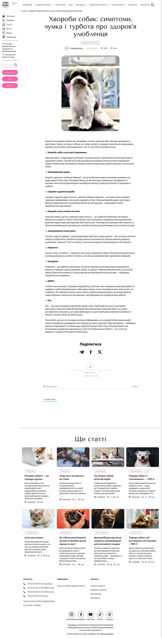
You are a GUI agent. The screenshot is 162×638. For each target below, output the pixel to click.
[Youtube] (90, 614)
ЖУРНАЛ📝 (132, 5)
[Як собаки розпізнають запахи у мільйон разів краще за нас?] (73, 519)
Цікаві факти (66, 533)
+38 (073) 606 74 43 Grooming (39, 583)
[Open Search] (152, 4)
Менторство (95, 594)
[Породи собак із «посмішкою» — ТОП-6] (142, 457)
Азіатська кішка (34, 537)
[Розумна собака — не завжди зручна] (38, 457)
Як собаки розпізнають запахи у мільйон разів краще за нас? (72, 541)
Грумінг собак (135, 533)
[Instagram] (71, 614)
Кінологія (30, 471)
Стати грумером (102, 533)
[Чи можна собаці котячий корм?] (108, 457)
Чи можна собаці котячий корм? (104, 477)
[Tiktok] (100, 614)
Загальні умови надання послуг (71, 585)
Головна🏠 (27, 5)
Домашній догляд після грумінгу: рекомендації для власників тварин (107, 541)
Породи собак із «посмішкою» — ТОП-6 (141, 477)
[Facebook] (81, 614)
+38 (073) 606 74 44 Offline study (40, 587)
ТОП (147, 471)
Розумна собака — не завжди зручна (37, 477)
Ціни (71, 5)
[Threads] (109, 614)
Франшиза (95, 598)
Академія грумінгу (98, 589)
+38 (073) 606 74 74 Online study (40, 591)
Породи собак (136, 471)
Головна (24, 11)
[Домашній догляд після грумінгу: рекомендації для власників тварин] (108, 519)
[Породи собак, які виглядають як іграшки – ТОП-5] (142, 519)
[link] (10, 85)
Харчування (100, 471)
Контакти (145, 5)
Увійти (135, 386)
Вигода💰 (80, 5)
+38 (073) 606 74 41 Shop (37, 596)
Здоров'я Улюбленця (90, 43)
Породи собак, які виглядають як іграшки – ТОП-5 (142, 541)
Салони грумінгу (43, 5)
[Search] (16, 65)
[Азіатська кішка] (38, 519)
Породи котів (31, 533)
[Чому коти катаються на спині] (73, 457)
